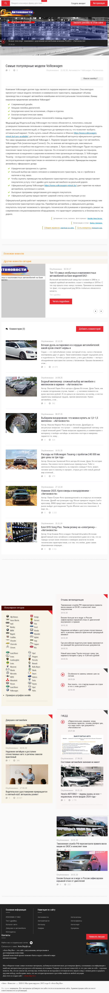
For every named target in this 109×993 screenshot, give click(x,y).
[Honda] (31, 630)
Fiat (35, 624)
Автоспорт (75, 924)
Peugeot (34, 657)
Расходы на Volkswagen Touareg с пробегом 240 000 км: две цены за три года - (70, 456)
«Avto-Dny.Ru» (29, 976)
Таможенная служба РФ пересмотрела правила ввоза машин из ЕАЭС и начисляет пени (82, 845)
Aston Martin (14, 620)
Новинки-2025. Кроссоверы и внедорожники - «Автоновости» (65, 492)
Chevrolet (13, 644)
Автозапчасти (43, 921)
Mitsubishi (13, 680)
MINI (12, 677)
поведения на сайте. (67, 228)
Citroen (12, 647)
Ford (35, 627)
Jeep (35, 641)
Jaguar (36, 644)
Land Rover (14, 653)
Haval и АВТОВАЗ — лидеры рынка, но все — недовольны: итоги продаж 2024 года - (81, 795)
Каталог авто (11, 924)
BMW (12, 630)
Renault (34, 663)
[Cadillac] (8, 637)
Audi (11, 624)
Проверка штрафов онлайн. (18, 695)
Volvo (34, 691)
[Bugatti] (8, 634)
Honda (36, 630)
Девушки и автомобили (16, 928)
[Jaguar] (31, 644)
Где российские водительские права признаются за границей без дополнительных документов (82, 644)
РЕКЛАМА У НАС (13, 917)
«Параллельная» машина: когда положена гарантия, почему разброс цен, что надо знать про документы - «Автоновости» (85, 724)
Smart (34, 674)
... (2, 980)
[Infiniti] (31, 637)
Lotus (12, 663)
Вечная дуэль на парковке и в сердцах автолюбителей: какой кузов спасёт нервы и (70, 346)
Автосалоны (76, 917)
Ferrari (36, 620)
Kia (35, 647)
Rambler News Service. (95, 218)
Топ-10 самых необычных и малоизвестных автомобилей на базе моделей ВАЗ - (73, 274)
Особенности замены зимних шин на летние (83, 675)
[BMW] (8, 630)
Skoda (34, 670)
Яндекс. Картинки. (96, 223)
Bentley (12, 627)
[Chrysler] (8, 640)
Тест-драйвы (11, 921)
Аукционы (75, 928)
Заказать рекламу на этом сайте (88, 22)
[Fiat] (31, 623)
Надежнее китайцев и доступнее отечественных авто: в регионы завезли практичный (24, 754)
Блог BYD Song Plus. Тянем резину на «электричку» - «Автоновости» (69, 529)
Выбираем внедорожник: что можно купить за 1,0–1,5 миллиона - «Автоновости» (69, 419)
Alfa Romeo (14, 617)
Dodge (36, 617)
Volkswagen (86, 70)
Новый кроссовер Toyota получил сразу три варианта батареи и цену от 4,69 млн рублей (80, 654)
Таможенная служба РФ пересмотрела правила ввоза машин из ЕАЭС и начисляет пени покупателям (81, 607)
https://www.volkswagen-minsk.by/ (60, 185)
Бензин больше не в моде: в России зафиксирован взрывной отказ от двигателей (80, 879)
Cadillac (13, 637)
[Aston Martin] (8, 620)
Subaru (34, 677)
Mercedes (13, 674)
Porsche (35, 660)
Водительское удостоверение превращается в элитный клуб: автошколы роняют (26, 793)
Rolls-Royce (36, 667)
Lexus (12, 657)
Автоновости (74, 70)
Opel (33, 653)
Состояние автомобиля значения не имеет (80, 762)
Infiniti (36, 637)
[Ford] (31, 627)
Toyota (34, 684)
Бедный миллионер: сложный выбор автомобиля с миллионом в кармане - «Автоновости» (68, 383)
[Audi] (8, 623)
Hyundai (37, 634)
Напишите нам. (97, 228)
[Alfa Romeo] (8, 617)
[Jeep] (31, 640)
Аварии (41, 928)
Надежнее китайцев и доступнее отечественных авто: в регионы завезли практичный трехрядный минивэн (82, 632)
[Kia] (31, 647)
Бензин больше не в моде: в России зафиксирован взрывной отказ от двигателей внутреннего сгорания (80, 620)
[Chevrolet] (8, 644)
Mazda (12, 670)
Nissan (12, 684)
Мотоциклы (11, 932)
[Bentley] (8, 627)
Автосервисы (76, 921)
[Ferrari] (31, 620)
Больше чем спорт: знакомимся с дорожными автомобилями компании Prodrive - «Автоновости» (47, 41)
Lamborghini (14, 660)
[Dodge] (31, 617)
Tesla (34, 680)
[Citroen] (8, 647)
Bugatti (12, 634)
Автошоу (41, 924)
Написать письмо (97, 936)
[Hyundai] (31, 634)
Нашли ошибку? (90, 78)
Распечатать (97, 70)
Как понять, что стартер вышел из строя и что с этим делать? (85, 685)
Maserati (13, 667)
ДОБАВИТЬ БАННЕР (21, 22)
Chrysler (13, 641)
